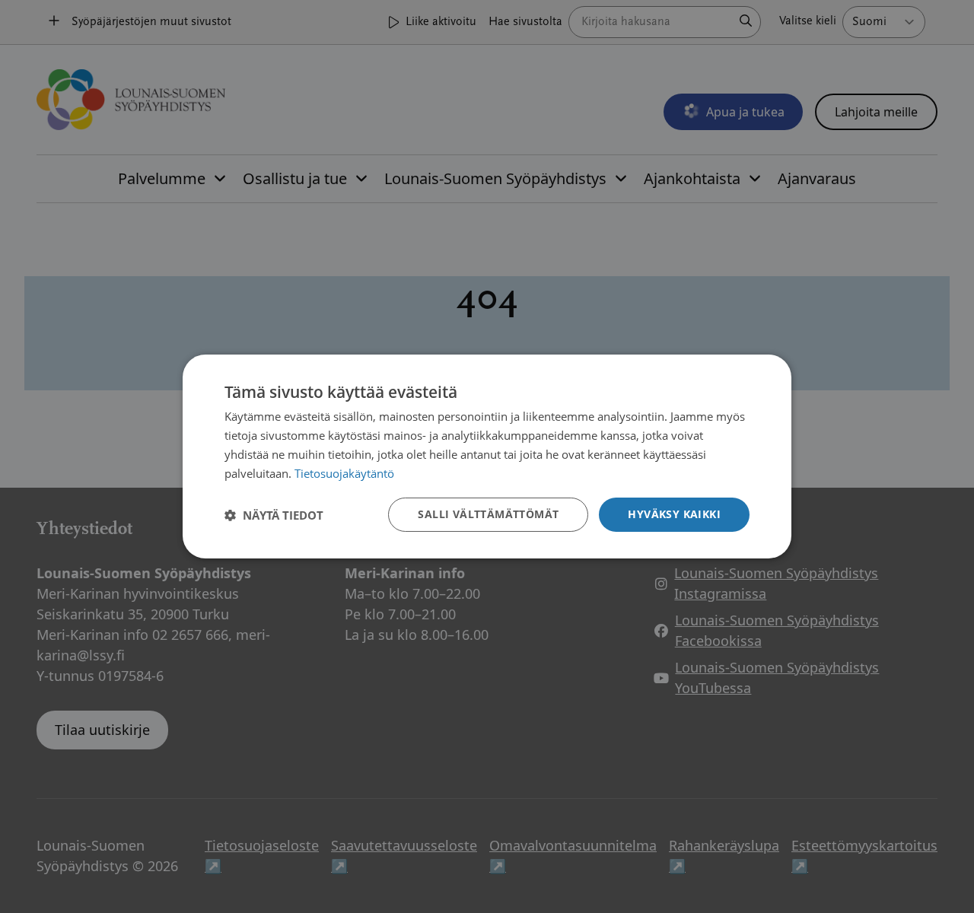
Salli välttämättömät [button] (488, 514)
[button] (273, 515)
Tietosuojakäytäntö (344, 473)
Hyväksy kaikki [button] (674, 514)
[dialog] (487, 456)
